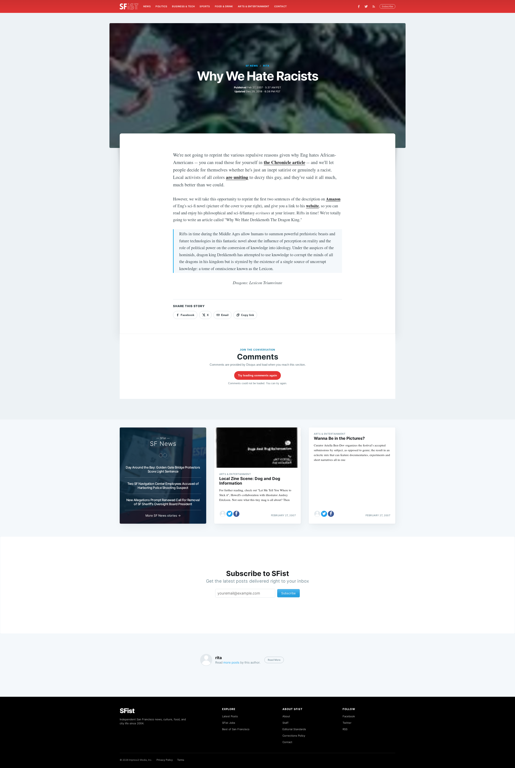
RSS (345, 729)
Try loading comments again (257, 375)
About (286, 716)
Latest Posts (230, 716)
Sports (205, 6)
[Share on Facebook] (236, 513)
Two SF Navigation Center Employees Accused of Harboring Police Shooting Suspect (163, 486)
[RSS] (375, 6)
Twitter (347, 722)
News (147, 6)
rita (266, 65)
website (312, 206)
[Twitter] (366, 6)
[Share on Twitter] (229, 513)
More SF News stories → (163, 515)
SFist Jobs (228, 722)
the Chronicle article (284, 162)
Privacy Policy (165, 759)
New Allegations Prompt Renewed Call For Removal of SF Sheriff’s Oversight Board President (163, 502)
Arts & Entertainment (253, 6)
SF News (252, 65)
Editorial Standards (294, 729)
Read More (274, 659)
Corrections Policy (293, 735)
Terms (180, 759)
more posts (231, 662)
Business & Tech (183, 6)
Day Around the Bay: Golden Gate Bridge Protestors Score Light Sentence (163, 469)
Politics (161, 6)
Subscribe (387, 6)
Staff (285, 722)
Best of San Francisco (235, 729)
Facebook (349, 716)
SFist (127, 711)
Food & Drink (224, 6)
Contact (280, 6)
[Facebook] (358, 6)
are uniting (237, 177)
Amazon (333, 199)
